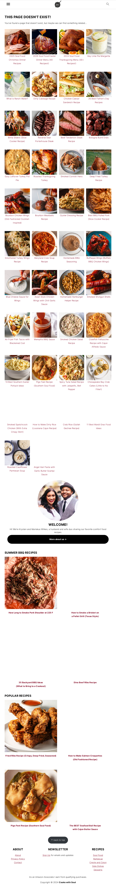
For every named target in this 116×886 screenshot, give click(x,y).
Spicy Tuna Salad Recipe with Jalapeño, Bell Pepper (71, 385)
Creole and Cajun (97, 862)
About (18, 855)
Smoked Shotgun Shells (98, 297)
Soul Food (98, 855)
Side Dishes (98, 866)
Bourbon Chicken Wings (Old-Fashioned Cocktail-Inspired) (17, 219)
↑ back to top (58, 840)
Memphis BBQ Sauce (44, 339)
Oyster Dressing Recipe (71, 215)
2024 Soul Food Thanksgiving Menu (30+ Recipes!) (71, 60)
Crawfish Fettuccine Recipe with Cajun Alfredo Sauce (99, 343)
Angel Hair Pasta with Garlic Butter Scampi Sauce (44, 471)
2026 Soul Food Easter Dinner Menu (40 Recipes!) (44, 60)
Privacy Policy (18, 859)
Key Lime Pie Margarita (98, 56)
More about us (56, 539)
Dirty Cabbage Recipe (44, 98)
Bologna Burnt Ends (99, 137)
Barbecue (98, 859)
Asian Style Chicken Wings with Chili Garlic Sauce (44, 300)
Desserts (98, 870)
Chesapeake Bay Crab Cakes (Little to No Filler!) (99, 385)
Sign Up (46, 855)
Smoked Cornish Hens (72, 176)
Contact (18, 862)
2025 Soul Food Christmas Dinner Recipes (17, 60)
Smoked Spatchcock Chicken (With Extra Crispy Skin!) (17, 428)
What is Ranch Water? (17, 98)
